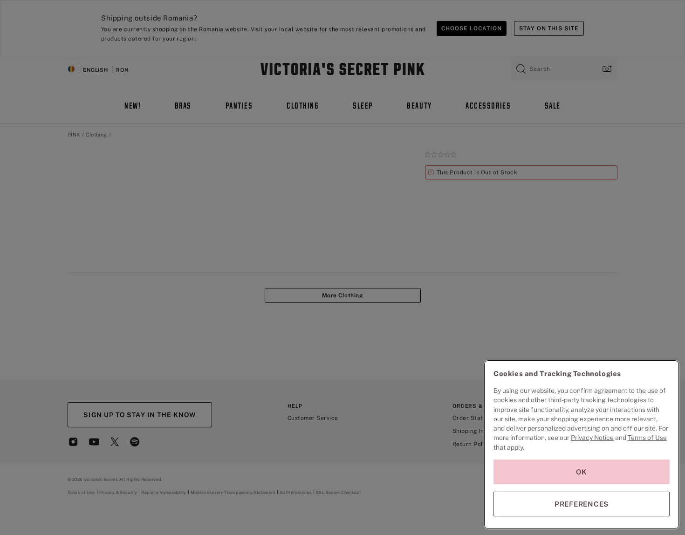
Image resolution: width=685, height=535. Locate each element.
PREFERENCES (582, 504)
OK (581, 472)
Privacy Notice (592, 437)
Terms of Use (647, 437)
